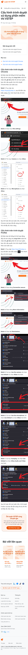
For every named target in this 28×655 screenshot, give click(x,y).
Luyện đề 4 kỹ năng (6, 601)
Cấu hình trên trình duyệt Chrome (12, 49)
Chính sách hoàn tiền (20, 619)
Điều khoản (19, 643)
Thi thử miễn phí (5, 598)
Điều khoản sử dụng (6, 619)
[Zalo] (14, 584)
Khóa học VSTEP (5, 606)
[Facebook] (23, 584)
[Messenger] (17, 584)
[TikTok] (20, 584)
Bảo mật (11, 643)
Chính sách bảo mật (6, 616)
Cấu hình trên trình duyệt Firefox (12, 52)
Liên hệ (16, 601)
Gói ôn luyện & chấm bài (7, 603)
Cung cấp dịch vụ (5, 621)
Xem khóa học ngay (14, 528)
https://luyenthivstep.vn (8, 90)
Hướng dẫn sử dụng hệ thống (12, 8)
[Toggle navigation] (25, 2)
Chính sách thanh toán (20, 616)
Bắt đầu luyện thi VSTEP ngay (11, 588)
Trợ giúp (3, 643)
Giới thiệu (17, 598)
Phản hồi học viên (19, 603)
